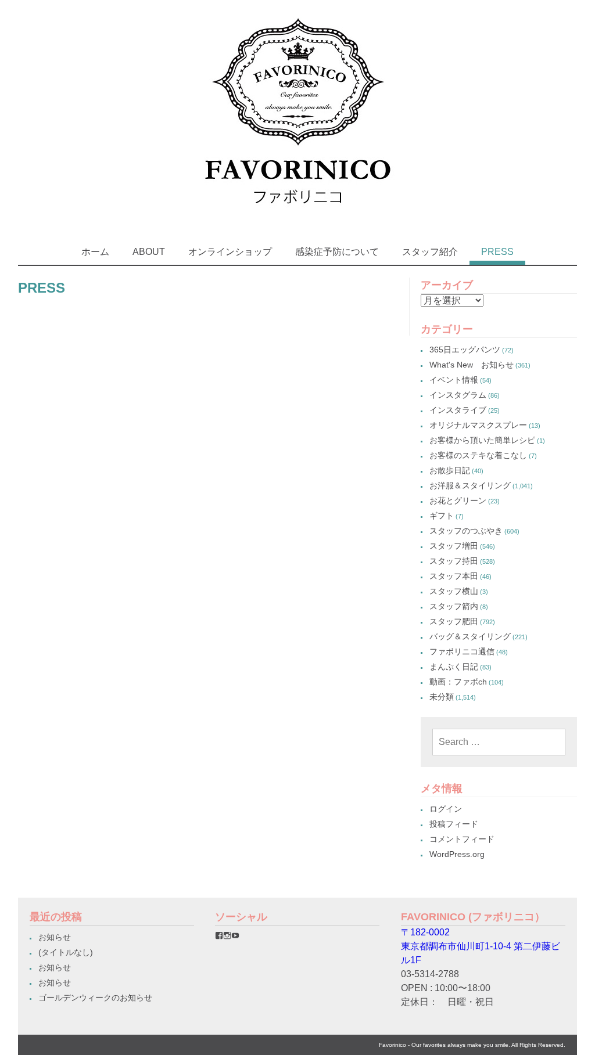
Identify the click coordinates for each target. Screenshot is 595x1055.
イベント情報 (453, 379)
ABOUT (148, 252)
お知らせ (54, 937)
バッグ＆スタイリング (470, 636)
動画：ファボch (458, 681)
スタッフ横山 (453, 591)
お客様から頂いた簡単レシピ (482, 440)
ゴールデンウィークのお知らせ (95, 997)
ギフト (441, 515)
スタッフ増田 (453, 545)
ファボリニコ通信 (461, 651)
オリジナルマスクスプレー (478, 425)
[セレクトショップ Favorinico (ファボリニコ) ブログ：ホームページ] (297, 214)
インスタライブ (457, 410)
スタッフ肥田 (453, 621)
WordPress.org (457, 854)
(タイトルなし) (65, 952)
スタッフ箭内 (453, 606)
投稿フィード (453, 824)
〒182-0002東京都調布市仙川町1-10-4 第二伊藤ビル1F (480, 946)
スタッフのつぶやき (466, 530)
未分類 (441, 696)
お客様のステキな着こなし (478, 455)
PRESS (497, 252)
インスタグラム (457, 394)
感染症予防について (337, 252)
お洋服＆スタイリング (470, 485)
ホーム (95, 252)
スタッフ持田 (453, 561)
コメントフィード (461, 839)
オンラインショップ (230, 252)
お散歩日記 (449, 470)
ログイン (445, 808)
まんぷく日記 (453, 666)
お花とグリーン (457, 500)
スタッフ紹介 (430, 252)
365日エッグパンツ (464, 349)
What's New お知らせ (471, 364)
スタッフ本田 (453, 576)
